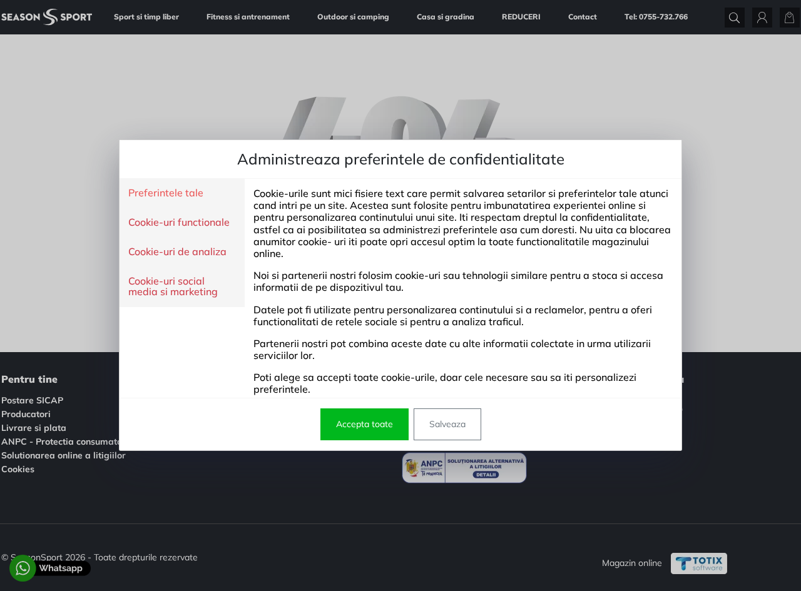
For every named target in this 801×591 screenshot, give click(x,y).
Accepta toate (364, 424)
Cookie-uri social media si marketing (173, 287)
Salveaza (447, 424)
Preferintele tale (165, 193)
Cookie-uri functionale (179, 222)
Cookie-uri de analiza (177, 252)
